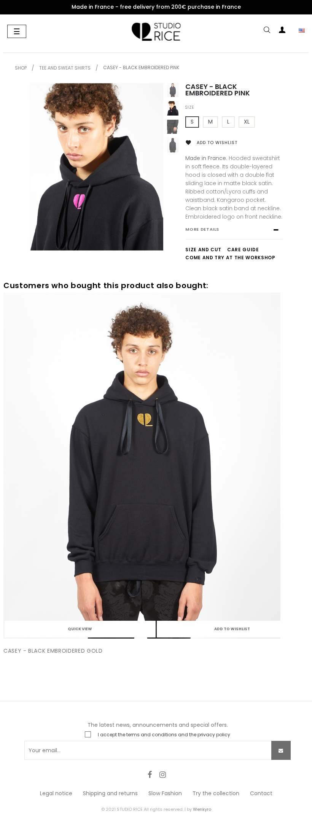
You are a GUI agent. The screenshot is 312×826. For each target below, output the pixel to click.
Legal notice (56, 793)
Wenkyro (202, 809)
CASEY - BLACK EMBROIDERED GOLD (53, 651)
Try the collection (216, 793)
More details (202, 229)
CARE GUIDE (243, 249)
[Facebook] (149, 774)
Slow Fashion (165, 793)
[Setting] (297, 31)
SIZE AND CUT (203, 249)
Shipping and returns (110, 793)
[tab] (233, 233)
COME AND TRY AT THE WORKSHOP (230, 257)
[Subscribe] (281, 750)
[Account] (282, 31)
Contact (261, 793)
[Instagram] (162, 774)
